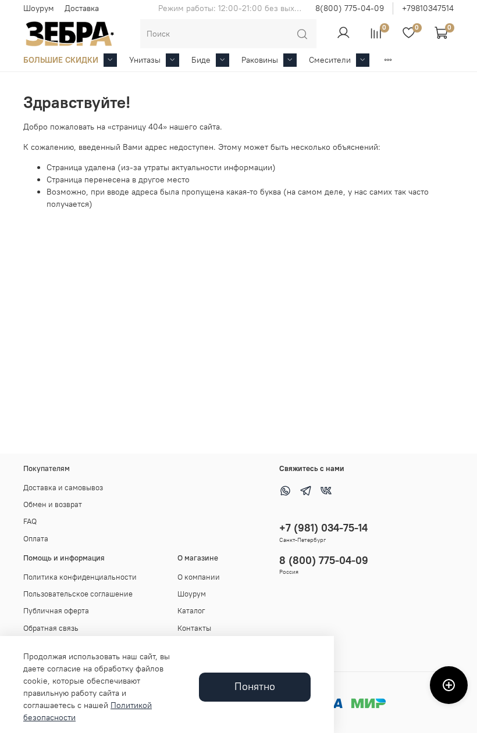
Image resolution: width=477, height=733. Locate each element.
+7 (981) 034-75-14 (323, 527)
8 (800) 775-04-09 (323, 560)
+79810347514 (428, 8)
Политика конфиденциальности (80, 577)
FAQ (30, 521)
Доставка (82, 8)
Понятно (254, 686)
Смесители (330, 60)
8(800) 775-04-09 (349, 8)
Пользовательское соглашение (78, 594)
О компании (198, 577)
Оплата (35, 538)
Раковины (259, 60)
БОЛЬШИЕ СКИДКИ (60, 60)
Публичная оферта (56, 610)
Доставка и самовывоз (63, 487)
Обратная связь (51, 628)
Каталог (191, 610)
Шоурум (38, 8)
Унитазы (145, 60)
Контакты (194, 628)
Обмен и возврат (52, 504)
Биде (201, 60)
